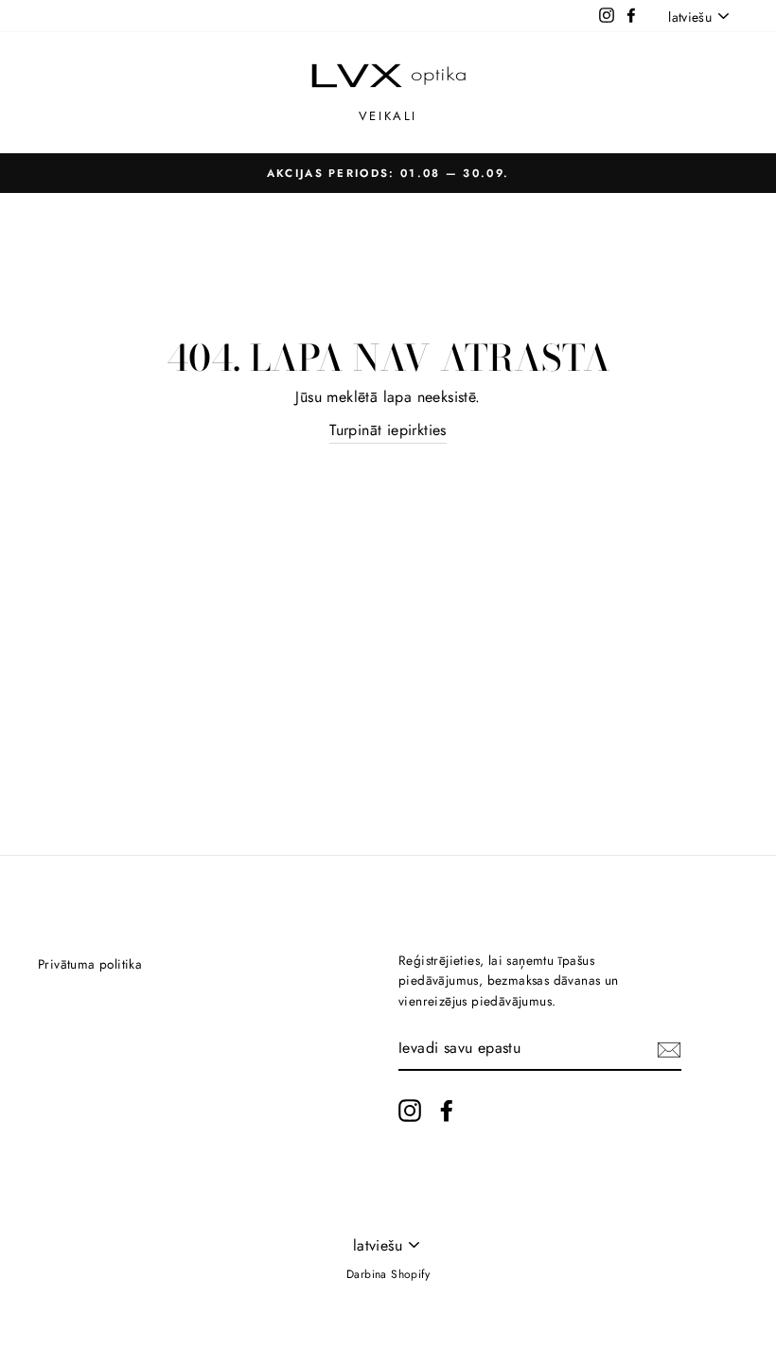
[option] (388, 173)
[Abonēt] (669, 1048)
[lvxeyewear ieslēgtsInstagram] (409, 1110)
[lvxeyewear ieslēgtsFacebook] (446, 1110)
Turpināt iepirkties (388, 430)
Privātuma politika (90, 963)
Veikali (388, 116)
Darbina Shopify (388, 1274)
